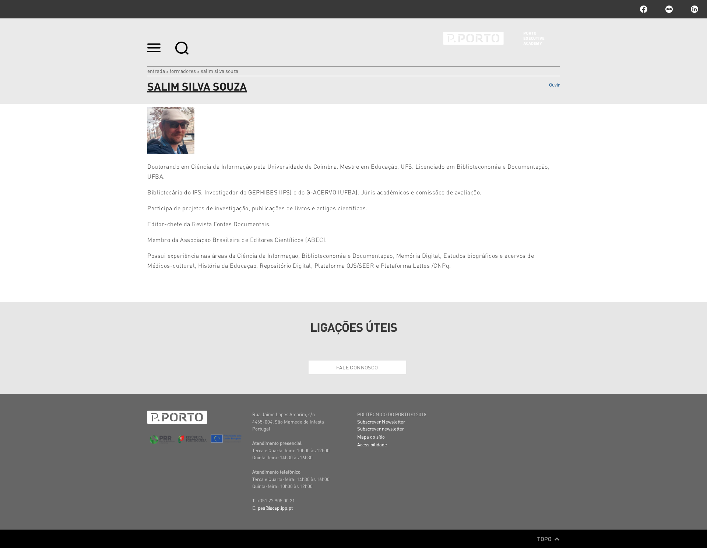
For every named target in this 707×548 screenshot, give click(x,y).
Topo (545, 538)
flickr (669, 9)
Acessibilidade (372, 444)
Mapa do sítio (371, 436)
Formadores (183, 70)
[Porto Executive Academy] (501, 43)
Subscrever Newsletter (381, 421)
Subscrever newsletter (380, 428)
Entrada (156, 70)
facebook (643, 9)
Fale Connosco (357, 367)
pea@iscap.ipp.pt (275, 508)
